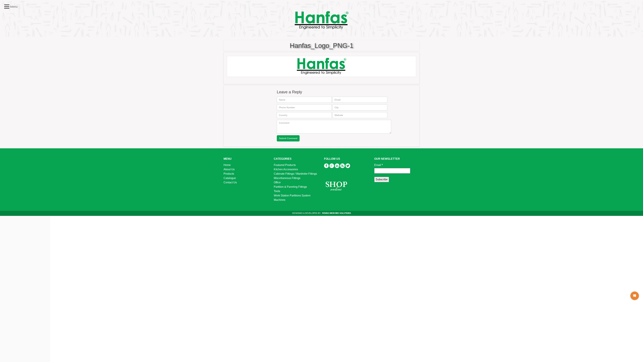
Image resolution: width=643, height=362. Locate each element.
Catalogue (230, 178)
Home (227, 165)
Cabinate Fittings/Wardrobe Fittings (26, 64)
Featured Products (16, 55)
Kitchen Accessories (18, 59)
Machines (11, 90)
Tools (9, 81)
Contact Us (230, 182)
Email (378, 165)
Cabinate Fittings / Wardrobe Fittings (295, 173)
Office (9, 73)
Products (229, 173)
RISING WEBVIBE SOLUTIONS (336, 213)
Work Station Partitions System (24, 86)
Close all (20, 51)
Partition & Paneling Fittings (22, 77)
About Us (229, 169)
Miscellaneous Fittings (19, 68)
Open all (8, 51)
